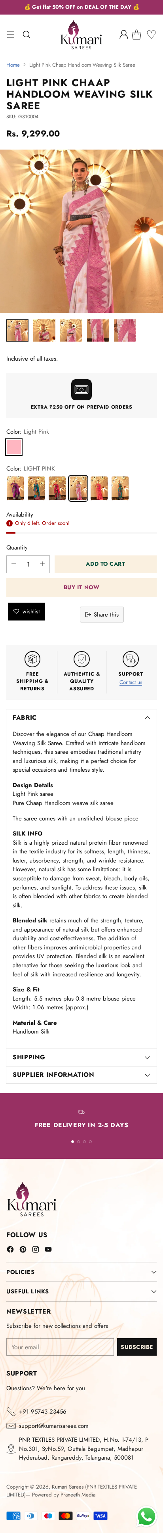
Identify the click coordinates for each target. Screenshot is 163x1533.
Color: (27, 431)
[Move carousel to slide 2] (78, 1141)
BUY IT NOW (82, 587)
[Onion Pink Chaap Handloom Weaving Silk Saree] (15, 488)
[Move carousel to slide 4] (90, 1141)
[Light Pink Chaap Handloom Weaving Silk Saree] (78, 488)
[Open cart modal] (139, 35)
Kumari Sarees (67, 1487)
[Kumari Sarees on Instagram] (35, 1251)
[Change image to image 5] (125, 330)
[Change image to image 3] (71, 330)
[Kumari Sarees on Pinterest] (23, 1251)
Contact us (130, 682)
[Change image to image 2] (44, 330)
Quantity (17, 547)
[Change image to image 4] (98, 330)
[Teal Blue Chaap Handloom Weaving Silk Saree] (36, 488)
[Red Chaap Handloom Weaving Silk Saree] (99, 488)
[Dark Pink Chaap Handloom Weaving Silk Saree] (57, 488)
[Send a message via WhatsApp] (146, 1516)
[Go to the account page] (124, 35)
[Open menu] (10, 35)
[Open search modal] (26, 35)
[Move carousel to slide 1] (72, 1141)
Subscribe (137, 1347)
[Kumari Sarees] (81, 34)
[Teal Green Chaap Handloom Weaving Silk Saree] (120, 488)
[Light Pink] (13, 447)
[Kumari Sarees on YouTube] (48, 1251)
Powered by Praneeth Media (63, 1494)
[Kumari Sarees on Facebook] (10, 1251)
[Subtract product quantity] (14, 564)
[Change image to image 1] (17, 330)
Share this (106, 614)
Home (13, 65)
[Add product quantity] (42, 564)
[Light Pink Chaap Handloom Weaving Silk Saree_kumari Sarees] (81, 231)
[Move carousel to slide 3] (84, 1141)
